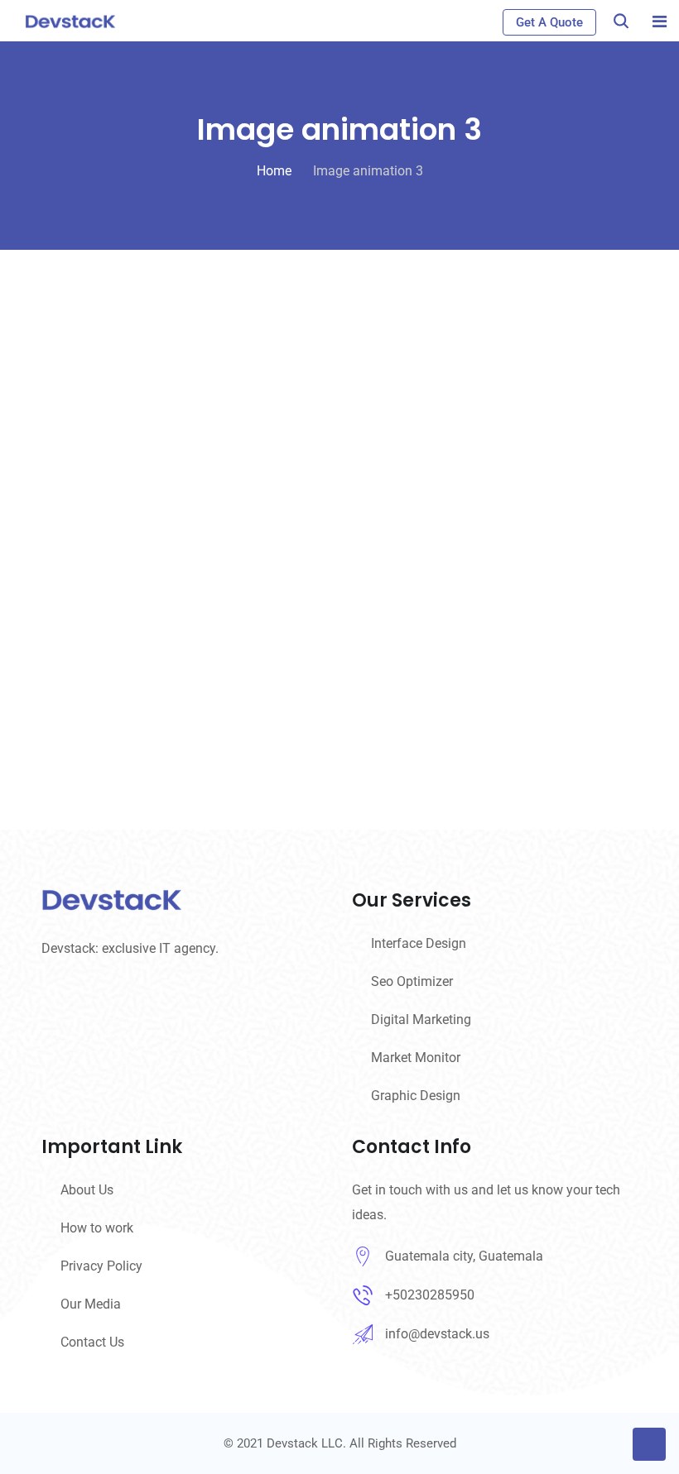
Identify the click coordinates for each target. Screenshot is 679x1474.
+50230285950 (429, 1295)
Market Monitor (415, 1057)
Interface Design (418, 943)
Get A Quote (549, 22)
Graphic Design (415, 1095)
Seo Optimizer (412, 981)
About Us (86, 1190)
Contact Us (92, 1342)
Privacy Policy (101, 1266)
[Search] (621, 21)
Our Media (90, 1304)
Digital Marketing (421, 1019)
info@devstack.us (437, 1334)
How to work (96, 1228)
